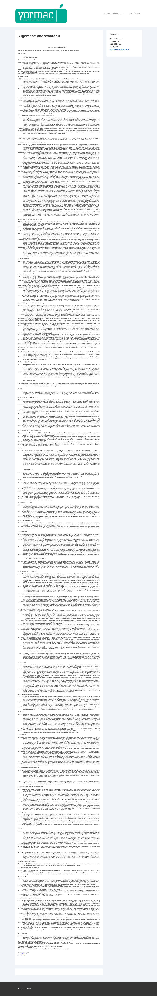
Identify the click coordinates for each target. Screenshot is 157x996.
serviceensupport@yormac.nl (119, 49)
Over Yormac (134, 13)
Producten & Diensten (112, 13)
